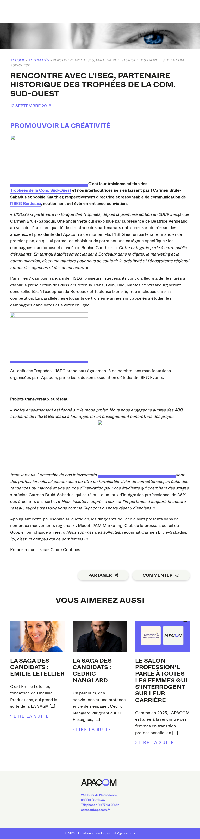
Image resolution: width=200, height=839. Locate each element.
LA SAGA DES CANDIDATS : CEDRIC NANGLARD (92, 670)
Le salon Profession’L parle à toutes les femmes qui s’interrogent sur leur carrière (161, 680)
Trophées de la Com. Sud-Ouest (40, 190)
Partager (100, 575)
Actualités (38, 60)
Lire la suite (31, 716)
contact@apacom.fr (95, 810)
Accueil (17, 60)
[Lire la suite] (37, 636)
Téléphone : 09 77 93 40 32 (100, 805)
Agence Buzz (126, 833)
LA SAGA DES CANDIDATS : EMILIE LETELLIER (37, 667)
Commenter (158, 575)
